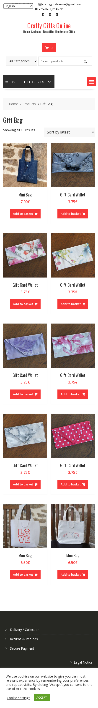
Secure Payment (22, 648)
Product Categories (28, 81)
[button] (91, 81)
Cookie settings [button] (18, 698)
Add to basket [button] (23, 214)
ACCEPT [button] (41, 697)
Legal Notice (83, 662)
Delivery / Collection (24, 629)
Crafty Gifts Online (49, 25)
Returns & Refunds (24, 639)
